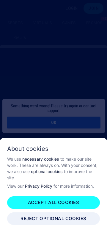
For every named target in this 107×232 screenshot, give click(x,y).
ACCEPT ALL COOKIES (53, 202)
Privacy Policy (38, 186)
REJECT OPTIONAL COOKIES (53, 218)
